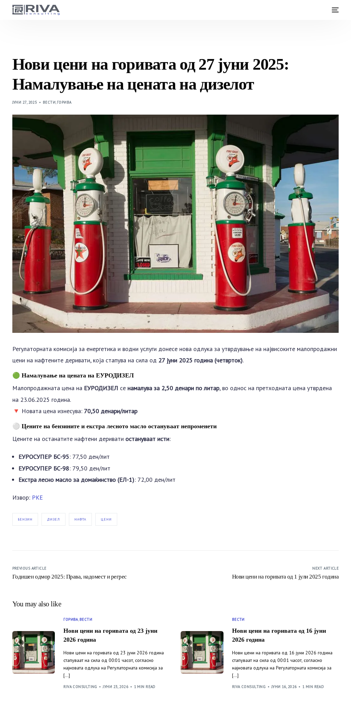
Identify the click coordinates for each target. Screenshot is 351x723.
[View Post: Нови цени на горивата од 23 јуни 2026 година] (33, 652)
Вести (49, 102)
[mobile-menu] (333, 10)
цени (106, 519)
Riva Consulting (80, 686)
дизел (53, 519)
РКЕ (37, 497)
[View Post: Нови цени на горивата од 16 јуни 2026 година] (202, 652)
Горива (64, 102)
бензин (25, 519)
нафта (80, 519)
